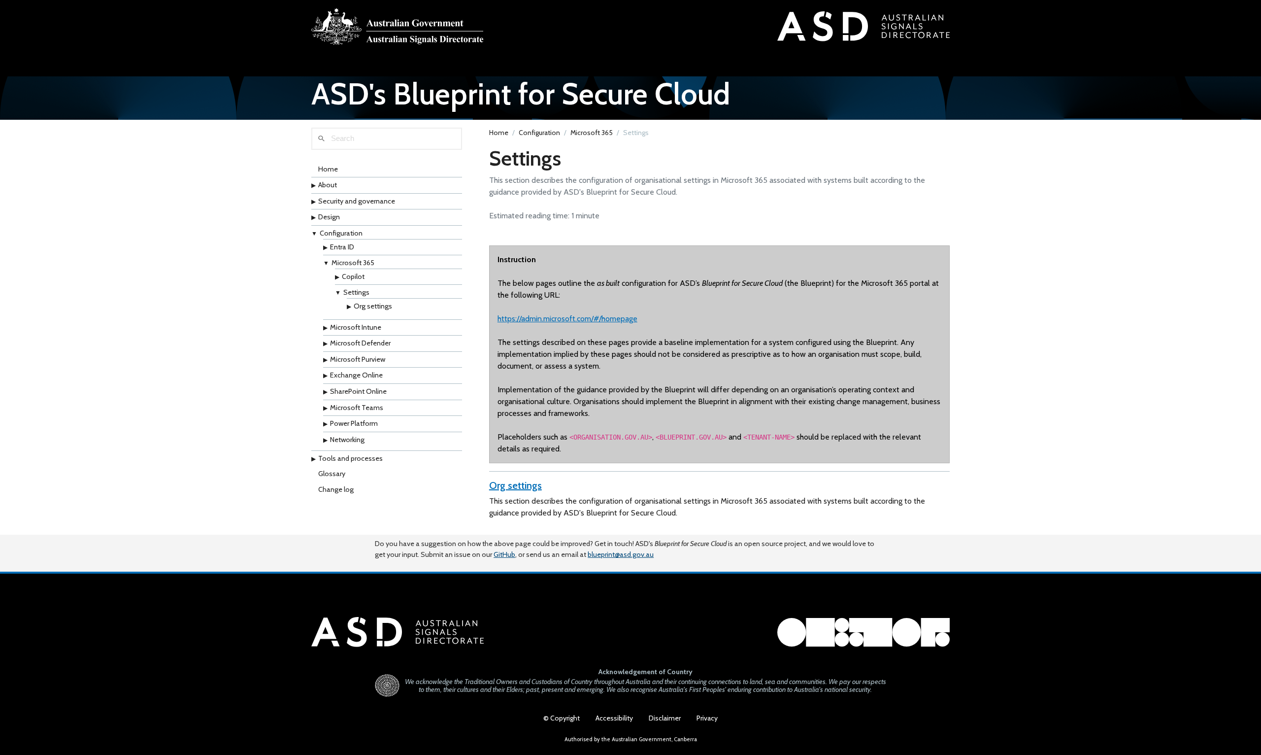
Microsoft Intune (355, 327)
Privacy (707, 718)
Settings (356, 292)
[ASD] (397, 26)
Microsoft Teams (356, 407)
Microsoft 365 (353, 262)
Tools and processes (350, 458)
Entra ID (342, 246)
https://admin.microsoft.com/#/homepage (567, 318)
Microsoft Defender (360, 343)
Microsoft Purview (357, 359)
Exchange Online (356, 375)
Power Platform (354, 423)
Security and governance (356, 201)
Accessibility (614, 718)
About (327, 184)
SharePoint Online (358, 391)
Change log (336, 489)
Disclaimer (665, 718)
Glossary (331, 473)
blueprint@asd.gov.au (621, 554)
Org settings (373, 306)
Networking (347, 439)
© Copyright (561, 718)
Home (328, 169)
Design (329, 216)
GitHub (504, 554)
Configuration (341, 233)
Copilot (353, 276)
